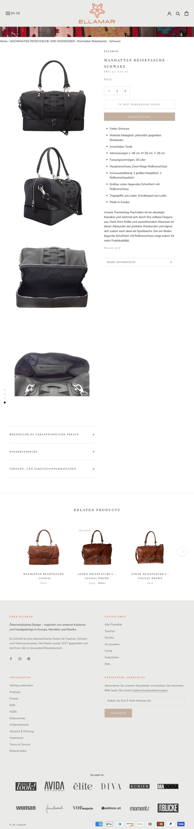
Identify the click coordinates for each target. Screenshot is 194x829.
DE (18, 13)
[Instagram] (19, 658)
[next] (182, 551)
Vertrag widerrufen (21, 685)
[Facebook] (124, 247)
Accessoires (112, 644)
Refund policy (18, 751)
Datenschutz (17, 718)
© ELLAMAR (17, 824)
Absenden (118, 713)
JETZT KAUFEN (139, 116)
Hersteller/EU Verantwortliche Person (44, 434)
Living (108, 651)
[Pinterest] (134, 247)
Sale (107, 664)
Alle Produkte (113, 624)
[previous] (12, 551)
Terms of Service (19, 744)
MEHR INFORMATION (121, 262)
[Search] (178, 13)
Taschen (110, 631)
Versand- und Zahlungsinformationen (42, 468)
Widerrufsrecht (23, 451)
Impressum (16, 738)
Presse (13, 698)
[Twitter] (129, 247)
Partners (14, 692)
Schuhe (109, 637)
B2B (12, 705)
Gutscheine (112, 657)
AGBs (13, 711)
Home (4, 41)
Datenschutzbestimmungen (150, 690)
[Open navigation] (8, 13)
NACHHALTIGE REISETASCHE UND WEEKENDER (42, 41)
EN (13, 13)
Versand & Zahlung (21, 731)
